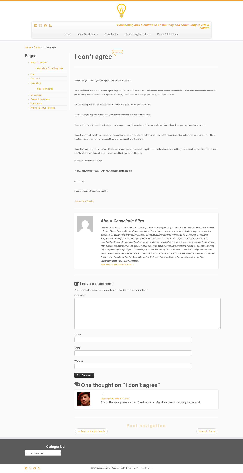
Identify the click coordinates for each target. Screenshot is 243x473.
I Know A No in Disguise (84, 201)
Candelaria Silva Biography (50, 68)
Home (67, 34)
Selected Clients (45, 88)
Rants (37, 47)
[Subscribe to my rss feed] (51, 25)
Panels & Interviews (167, 34)
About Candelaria (86, 34)
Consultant (110, 34)
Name (77, 334)
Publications (36, 103)
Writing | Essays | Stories (43, 107)
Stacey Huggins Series (137, 34)
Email (77, 347)
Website (78, 361)
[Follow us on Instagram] (41, 25)
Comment (80, 295)
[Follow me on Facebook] (46, 25)
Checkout (35, 78)
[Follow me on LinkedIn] (36, 25)
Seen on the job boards (91, 431)
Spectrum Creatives (144, 467)
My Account (36, 94)
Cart (33, 74)
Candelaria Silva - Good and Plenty (111, 467)
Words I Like (207, 431)
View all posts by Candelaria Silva (117, 264)
